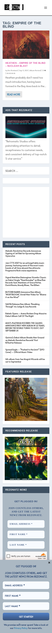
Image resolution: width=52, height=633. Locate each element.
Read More (13, 94)
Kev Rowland (13, 70)
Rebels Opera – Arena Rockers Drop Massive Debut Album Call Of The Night (25, 314)
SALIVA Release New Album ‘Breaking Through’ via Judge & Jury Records (22, 305)
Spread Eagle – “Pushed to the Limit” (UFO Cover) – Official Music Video (24, 350)
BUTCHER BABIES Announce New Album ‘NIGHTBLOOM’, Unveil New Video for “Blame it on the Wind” (25, 294)
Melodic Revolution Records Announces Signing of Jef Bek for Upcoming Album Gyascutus (23, 253)
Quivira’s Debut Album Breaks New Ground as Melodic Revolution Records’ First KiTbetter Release (24, 340)
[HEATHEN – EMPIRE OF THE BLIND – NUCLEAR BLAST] (26, 44)
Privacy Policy (20, 627)
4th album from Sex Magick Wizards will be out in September (25, 360)
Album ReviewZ (35, 70)
